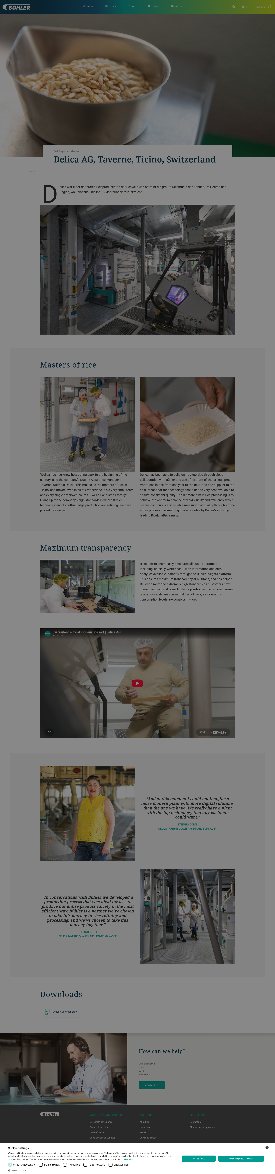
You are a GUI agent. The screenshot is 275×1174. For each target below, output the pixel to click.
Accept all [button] (198, 1158)
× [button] (271, 1147)
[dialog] (137, 1158)
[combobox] (267, 1147)
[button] (91, 1170)
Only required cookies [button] (241, 1158)
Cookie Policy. (127, 1159)
